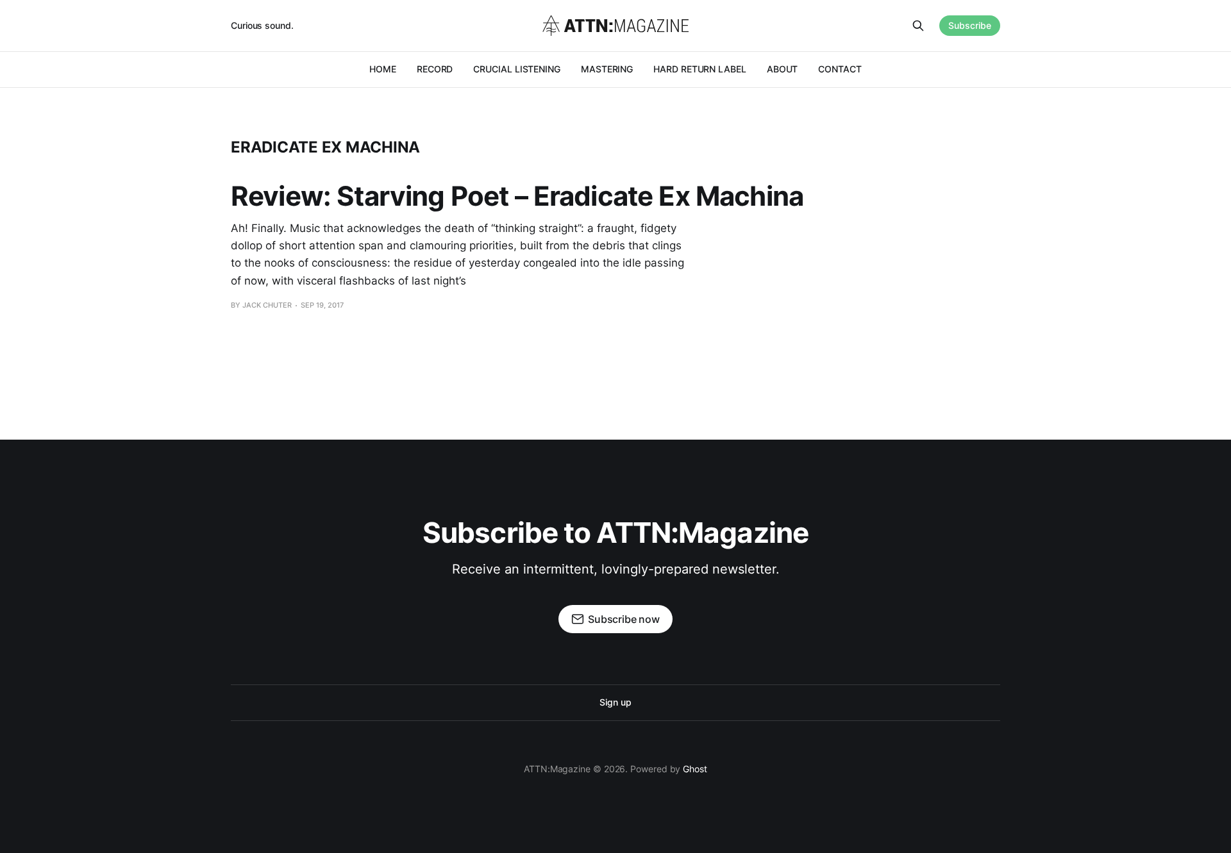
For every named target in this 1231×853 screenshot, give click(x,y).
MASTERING (607, 68)
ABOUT (782, 68)
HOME (382, 68)
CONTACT (839, 68)
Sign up (615, 702)
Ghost (695, 768)
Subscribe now (624, 619)
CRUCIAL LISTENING (516, 68)
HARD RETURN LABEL (699, 68)
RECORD (435, 68)
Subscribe (969, 25)
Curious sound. (262, 25)
